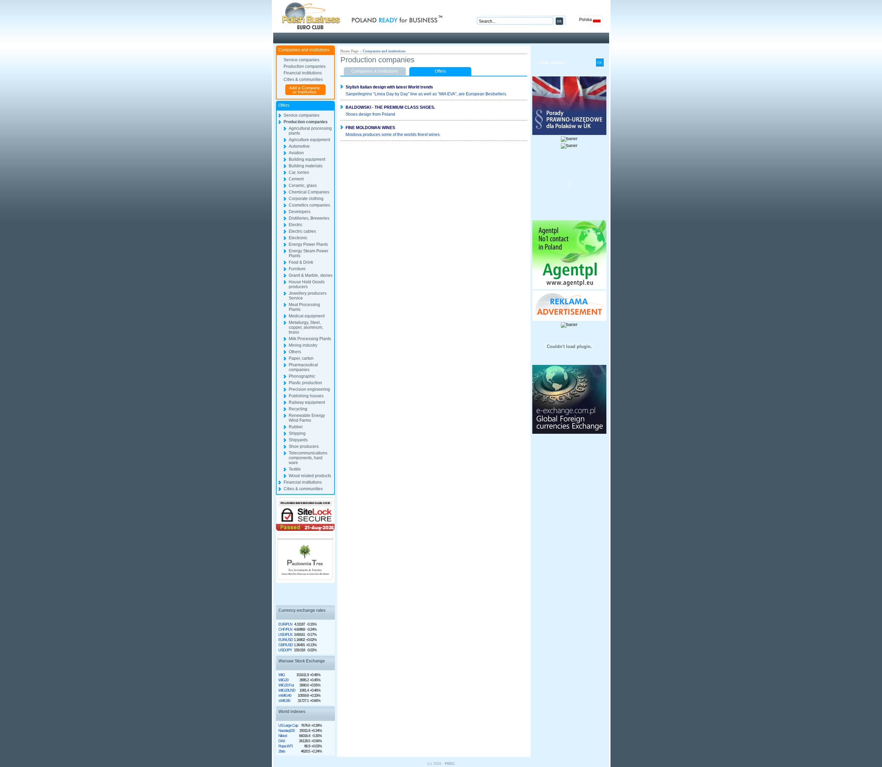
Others (295, 351)
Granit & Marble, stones (310, 275)
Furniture (297, 268)
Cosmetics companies (309, 205)
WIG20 (283, 680)
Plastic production (305, 382)
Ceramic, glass (303, 185)
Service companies (301, 59)
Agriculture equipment (309, 139)
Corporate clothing (306, 198)
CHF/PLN (285, 629)
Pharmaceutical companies (303, 367)
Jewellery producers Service (308, 296)
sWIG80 (284, 700)
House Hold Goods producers (307, 284)
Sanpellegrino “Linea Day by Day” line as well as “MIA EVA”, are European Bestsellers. (426, 94)
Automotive (299, 146)
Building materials (305, 166)
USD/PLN (285, 634)
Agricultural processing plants (310, 131)
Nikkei (282, 736)
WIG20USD (286, 690)
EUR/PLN (285, 624)
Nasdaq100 (286, 730)
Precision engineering (309, 389)
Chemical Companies (309, 192)
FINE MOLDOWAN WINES (370, 127)
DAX (281, 741)
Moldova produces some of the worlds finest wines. (393, 134)
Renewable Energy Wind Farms (307, 418)
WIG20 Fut (286, 685)
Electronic (298, 237)
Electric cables (302, 231)
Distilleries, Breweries (309, 218)
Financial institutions (303, 73)
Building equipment (307, 159)
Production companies (305, 66)
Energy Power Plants (308, 244)
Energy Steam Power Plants (308, 253)
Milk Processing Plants (310, 338)
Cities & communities (303, 79)
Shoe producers (304, 446)
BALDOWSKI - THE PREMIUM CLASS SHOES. (390, 107)
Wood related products (310, 475)
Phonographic (302, 376)
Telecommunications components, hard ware (308, 458)
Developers (299, 211)
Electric (295, 224)
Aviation (296, 152)
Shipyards (298, 440)
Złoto (281, 751)
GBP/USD (285, 645)
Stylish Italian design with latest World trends (389, 87)
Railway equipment (307, 402)
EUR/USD (285, 640)
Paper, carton (301, 358)
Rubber (296, 426)
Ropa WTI (285, 746)
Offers (440, 71)
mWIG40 (284, 695)
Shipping (297, 433)
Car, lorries (299, 172)
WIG (281, 675)
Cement (296, 179)
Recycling (298, 409)
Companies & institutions (374, 71)
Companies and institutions (384, 51)
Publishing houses (306, 395)
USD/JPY (285, 650)
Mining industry (303, 345)
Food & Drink (301, 262)
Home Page (349, 51)
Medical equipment (307, 316)
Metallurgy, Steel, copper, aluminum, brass (306, 327)
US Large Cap (288, 725)
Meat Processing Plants (304, 307)
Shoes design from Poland (370, 114)
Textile (295, 469)
